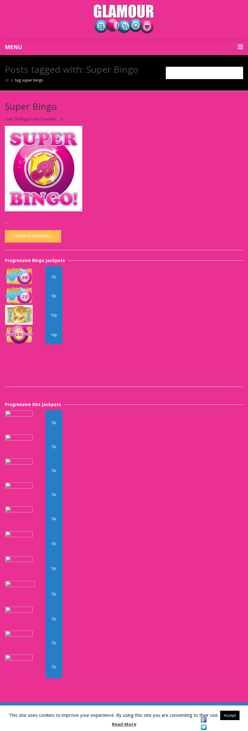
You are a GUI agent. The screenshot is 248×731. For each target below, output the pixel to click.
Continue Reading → (33, 236)
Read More (124, 724)
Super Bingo (31, 106)
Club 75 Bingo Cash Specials (30, 119)
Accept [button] (230, 715)
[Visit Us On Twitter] (203, 727)
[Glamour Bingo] (124, 19)
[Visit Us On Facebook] (203, 719)
